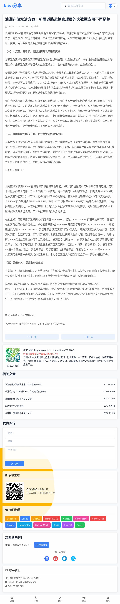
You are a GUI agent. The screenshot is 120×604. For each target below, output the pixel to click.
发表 (16, 463)
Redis (56, 525)
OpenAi (36, 518)
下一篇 (90, 337)
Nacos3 (66, 518)
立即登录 (43, 545)
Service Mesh (42, 525)
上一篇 (33, 337)
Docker (10, 525)
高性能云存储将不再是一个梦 (18, 413)
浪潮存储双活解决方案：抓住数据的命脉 (23, 384)
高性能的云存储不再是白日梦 (18, 398)
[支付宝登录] (73, 558)
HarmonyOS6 (51, 518)
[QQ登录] (64, 558)
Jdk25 (25, 518)
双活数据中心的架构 (14, 406)
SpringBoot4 (81, 518)
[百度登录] (46, 558)
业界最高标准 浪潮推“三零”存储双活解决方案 (25, 391)
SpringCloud (98, 518)
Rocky (80, 525)
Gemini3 (68, 525)
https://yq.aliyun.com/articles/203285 (54, 350)
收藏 (36, 26)
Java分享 (12, 5)
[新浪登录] (55, 558)
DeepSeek (12, 518)
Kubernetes (24, 525)
